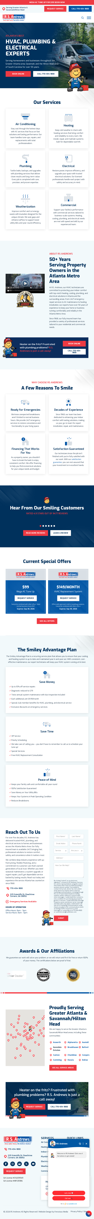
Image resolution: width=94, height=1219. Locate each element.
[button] (82, 17)
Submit (61, 918)
